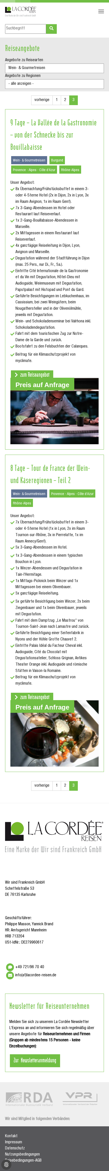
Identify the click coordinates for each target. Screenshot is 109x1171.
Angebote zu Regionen (23, 76)
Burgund (57, 160)
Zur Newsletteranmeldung (35, 1060)
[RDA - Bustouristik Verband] (29, 1099)
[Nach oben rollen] (98, 1160)
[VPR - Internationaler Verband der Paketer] (80, 1098)
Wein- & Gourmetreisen (29, 160)
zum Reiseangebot (34, 374)
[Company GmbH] (21, 11)
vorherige (41, 100)
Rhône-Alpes (70, 170)
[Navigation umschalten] (101, 11)
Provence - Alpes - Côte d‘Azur (34, 170)
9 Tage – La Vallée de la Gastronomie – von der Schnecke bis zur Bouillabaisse (53, 134)
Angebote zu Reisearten (24, 60)
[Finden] (51, 29)
